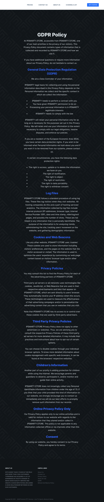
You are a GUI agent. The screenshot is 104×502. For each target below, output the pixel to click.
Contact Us (41, 474)
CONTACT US (43, 5)
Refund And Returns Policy (46, 483)
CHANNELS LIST (71, 5)
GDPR (39, 481)
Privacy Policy (42, 476)
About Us (41, 472)
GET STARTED (93, 5)
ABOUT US (56, 5)
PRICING (30, 5)
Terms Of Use (42, 478)
